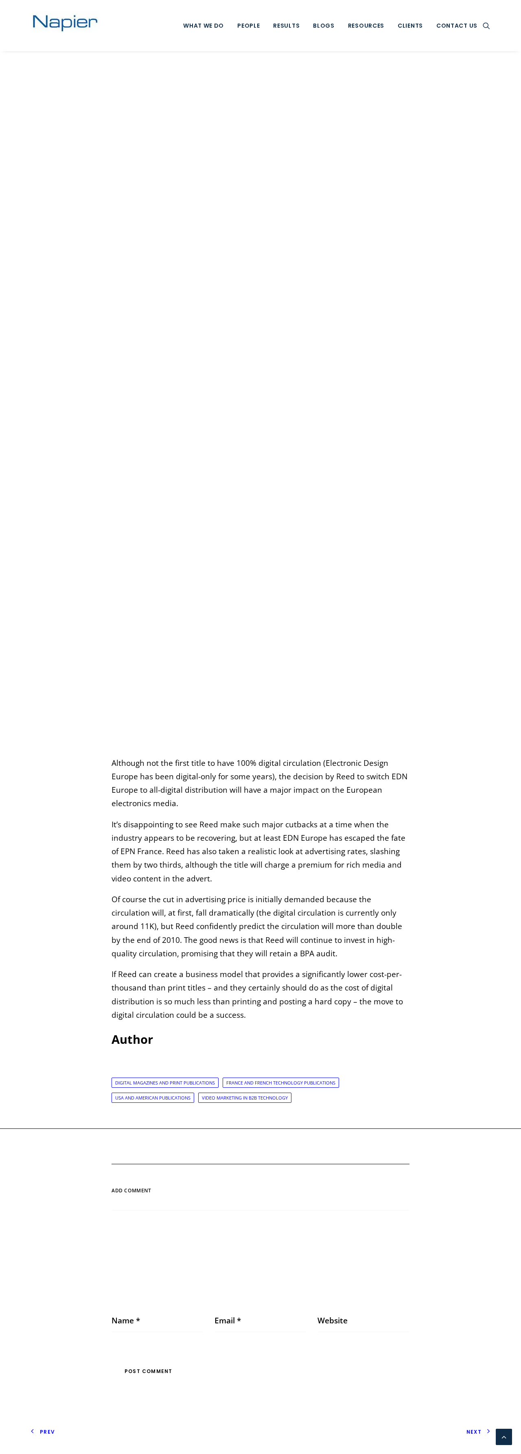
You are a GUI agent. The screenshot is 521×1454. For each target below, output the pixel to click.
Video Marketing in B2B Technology (245, 1098)
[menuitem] (203, 25)
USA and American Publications (152, 1098)
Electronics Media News (265, 405)
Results (286, 26)
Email (228, 1320)
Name (126, 1320)
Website (332, 1320)
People (248, 26)
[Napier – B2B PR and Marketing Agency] (65, 25)
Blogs (324, 26)
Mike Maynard (344, 405)
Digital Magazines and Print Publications (165, 1083)
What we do (203, 26)
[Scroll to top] (504, 1436)
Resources (366, 26)
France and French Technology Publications (280, 1083)
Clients (410, 26)
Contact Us (456, 26)
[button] (486, 25)
